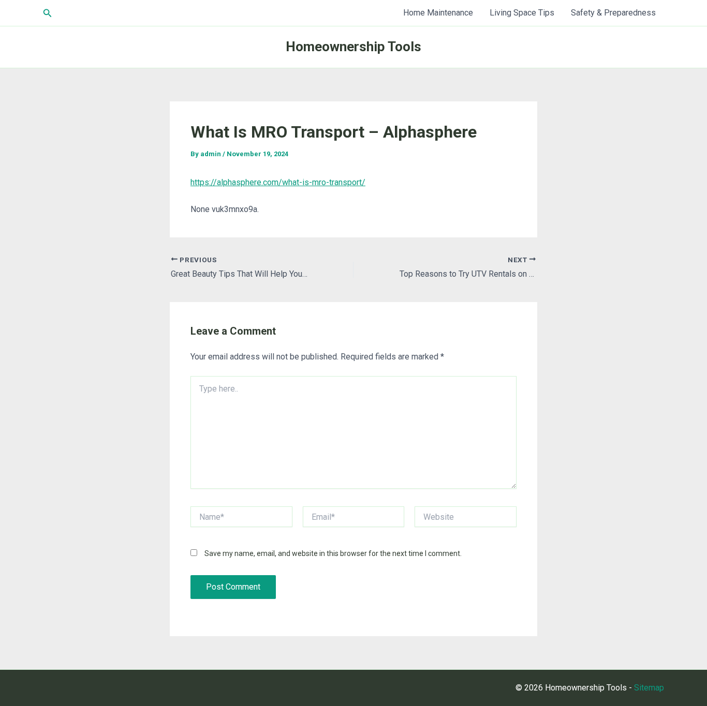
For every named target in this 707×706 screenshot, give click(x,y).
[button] (47, 13)
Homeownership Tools (353, 46)
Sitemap (649, 688)
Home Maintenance (438, 13)
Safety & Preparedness (613, 13)
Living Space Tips (522, 13)
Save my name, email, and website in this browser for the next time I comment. (333, 553)
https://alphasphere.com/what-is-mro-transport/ (277, 182)
